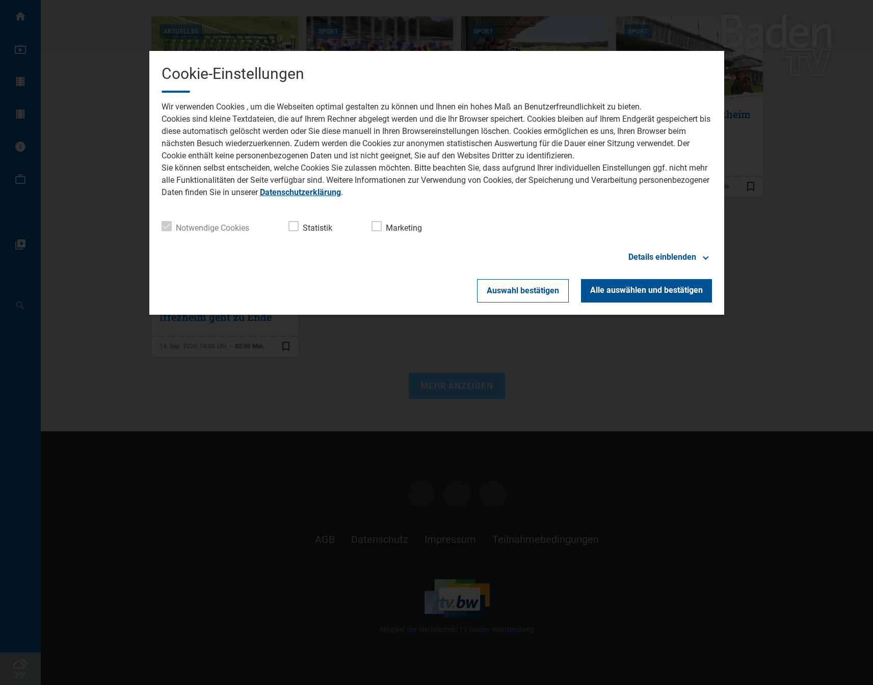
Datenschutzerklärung (300, 192)
